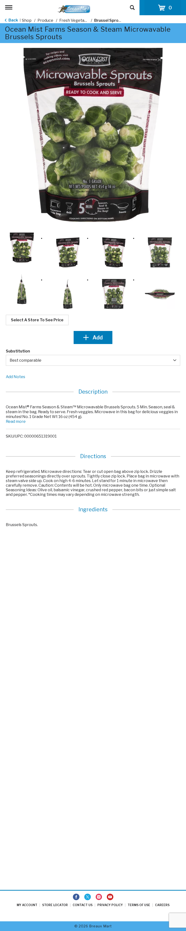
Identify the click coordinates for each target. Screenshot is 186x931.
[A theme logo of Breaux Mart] (74, 9)
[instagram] (99, 897)
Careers (162, 905)
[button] (22, 248)
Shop (26, 20)
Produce (45, 20)
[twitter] (87, 897)
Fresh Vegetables (75, 20)
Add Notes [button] (15, 376)
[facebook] (76, 897)
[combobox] (93, 360)
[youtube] (110, 897)
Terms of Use (139, 905)
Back (13, 20)
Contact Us (83, 905)
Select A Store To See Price (37, 320)
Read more (16, 421)
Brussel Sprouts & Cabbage (120, 20)
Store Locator (55, 905)
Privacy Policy (110, 905)
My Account (27, 905)
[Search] (132, 5)
